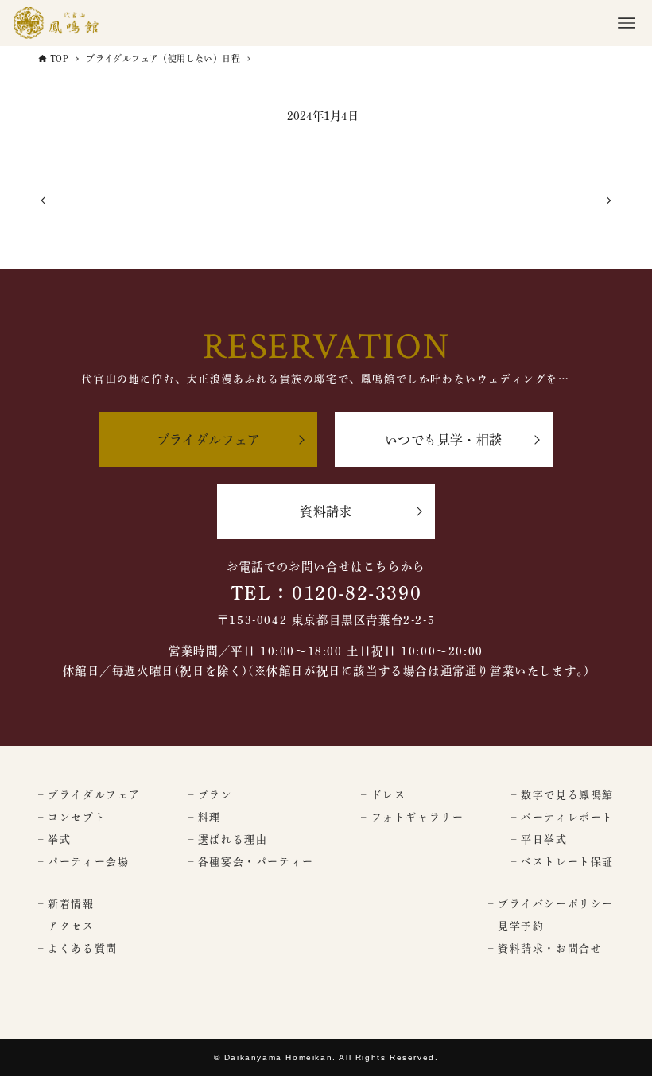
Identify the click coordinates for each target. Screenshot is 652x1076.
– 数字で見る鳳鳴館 (562, 795)
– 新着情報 (66, 904)
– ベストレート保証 (562, 862)
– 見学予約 (516, 926)
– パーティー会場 (83, 862)
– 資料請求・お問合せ (545, 948)
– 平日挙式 (539, 839)
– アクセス (66, 926)
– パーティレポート (562, 817)
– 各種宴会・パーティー (251, 862)
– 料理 (204, 817)
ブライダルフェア (209, 439)
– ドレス (383, 795)
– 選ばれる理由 (228, 839)
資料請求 (326, 511)
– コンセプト (72, 817)
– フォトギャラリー (412, 817)
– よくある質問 (78, 948)
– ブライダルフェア (89, 795)
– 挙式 (54, 839)
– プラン (210, 795)
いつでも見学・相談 (444, 439)
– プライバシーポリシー (551, 904)
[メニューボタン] (626, 23)
